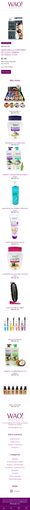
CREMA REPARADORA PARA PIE (15, 242)
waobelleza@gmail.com (15, 427)
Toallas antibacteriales (15, 479)
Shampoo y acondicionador (15, 464)
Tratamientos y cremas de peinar (15, 467)
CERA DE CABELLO (15, 111)
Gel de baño (15, 470)
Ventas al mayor (15, 442)
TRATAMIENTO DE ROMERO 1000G (15, 143)
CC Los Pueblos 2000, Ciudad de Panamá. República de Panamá (15, 423)
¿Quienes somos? (15, 439)
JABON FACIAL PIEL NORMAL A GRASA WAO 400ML (15, 209)
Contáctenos (15, 447)
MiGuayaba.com (15, 503)
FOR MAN (15, 473)
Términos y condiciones (15, 444)
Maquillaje (15, 459)
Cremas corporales (15, 476)
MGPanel (22, 501)
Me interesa (6, 72)
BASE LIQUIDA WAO (15, 405)
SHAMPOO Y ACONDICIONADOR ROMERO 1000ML (15, 176)
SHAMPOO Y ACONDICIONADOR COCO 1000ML (15, 372)
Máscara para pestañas (15, 339)
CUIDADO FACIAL (6, 43)
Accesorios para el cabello (15, 462)
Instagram (17, 491)
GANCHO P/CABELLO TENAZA (15, 308)
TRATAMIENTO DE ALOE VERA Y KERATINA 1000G (15, 275)
